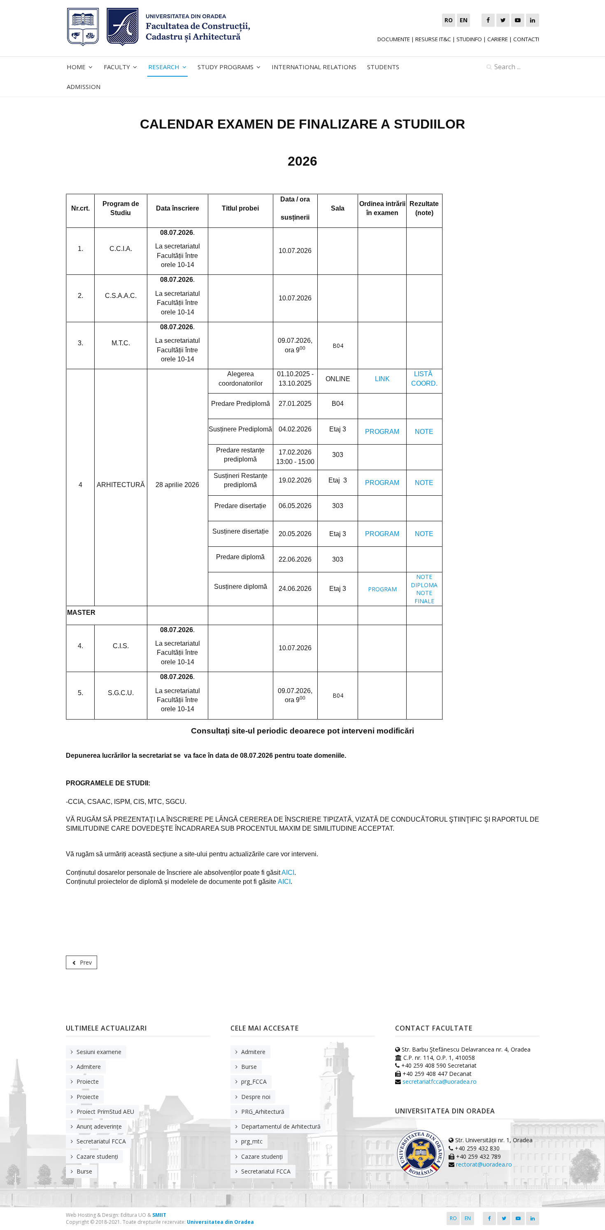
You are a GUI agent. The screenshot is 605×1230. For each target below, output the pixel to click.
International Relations (314, 67)
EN (468, 1218)
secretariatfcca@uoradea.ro (440, 1081)
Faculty (117, 67)
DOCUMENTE (393, 39)
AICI (288, 872)
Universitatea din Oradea (220, 1221)
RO (453, 1218)
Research (163, 67)
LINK (382, 378)
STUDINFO (469, 39)
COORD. (424, 383)
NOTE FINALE (424, 597)
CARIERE (497, 39)
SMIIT (159, 1214)
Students (383, 67)
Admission (83, 86)
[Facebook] (488, 20)
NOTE (424, 431)
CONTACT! (526, 39)
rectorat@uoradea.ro (484, 1164)
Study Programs (226, 67)
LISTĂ (424, 373)
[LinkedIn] (532, 20)
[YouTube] (517, 20)
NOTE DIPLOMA (424, 581)
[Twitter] (503, 20)
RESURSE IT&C (433, 39)
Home (76, 67)
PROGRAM (382, 431)
